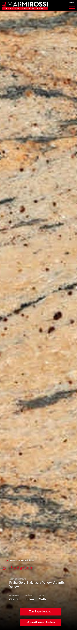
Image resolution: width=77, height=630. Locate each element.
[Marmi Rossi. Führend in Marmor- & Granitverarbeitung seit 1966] (25, 5)
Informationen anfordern (40, 622)
